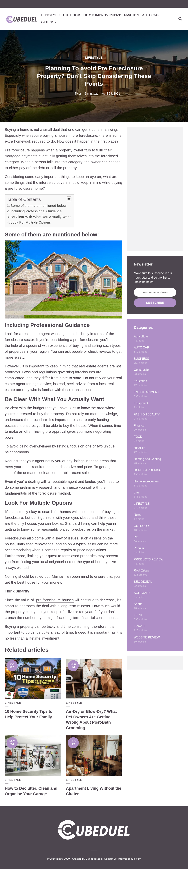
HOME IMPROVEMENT (102, 15)
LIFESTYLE (50, 15)
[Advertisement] (155, 189)
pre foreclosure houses (55, 600)
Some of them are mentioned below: (38, 206)
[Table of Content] (68, 199)
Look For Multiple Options (30, 222)
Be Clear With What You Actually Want (40, 217)
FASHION (131, 15)
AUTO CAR (151, 15)
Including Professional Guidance (36, 211)
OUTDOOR (71, 15)
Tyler (78, 93)
